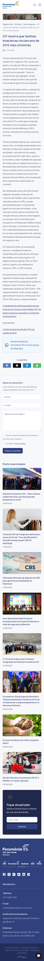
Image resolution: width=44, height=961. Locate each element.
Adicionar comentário (15, 414)
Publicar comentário (13, 451)
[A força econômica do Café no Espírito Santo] (22, 725)
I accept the (16, 443)
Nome (8, 397)
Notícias (18, 24)
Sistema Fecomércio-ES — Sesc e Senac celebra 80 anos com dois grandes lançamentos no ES (21, 496)
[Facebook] (7, 365)
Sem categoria (29, 24)
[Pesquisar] (34, 5)
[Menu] (39, 4)
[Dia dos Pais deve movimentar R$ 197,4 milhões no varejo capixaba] (22, 763)
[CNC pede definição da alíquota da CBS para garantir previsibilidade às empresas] (22, 563)
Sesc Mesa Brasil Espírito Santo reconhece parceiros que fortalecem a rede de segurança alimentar (21, 621)
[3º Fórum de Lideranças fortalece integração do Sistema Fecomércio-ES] (22, 644)
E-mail (8, 405)
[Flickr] (28, 874)
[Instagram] (13, 874)
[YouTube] (18, 874)
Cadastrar (22, 826)
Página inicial (8, 24)
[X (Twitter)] (17, 365)
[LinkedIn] (27, 365)
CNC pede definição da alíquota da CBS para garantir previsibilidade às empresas (21, 580)
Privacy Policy (20, 443)
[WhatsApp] (37, 365)
